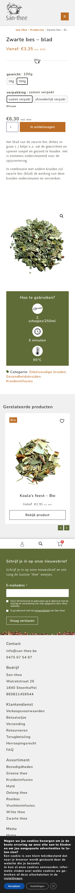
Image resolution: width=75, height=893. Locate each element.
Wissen (11, 106)
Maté (10, 786)
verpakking (16, 92)
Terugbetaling (18, 737)
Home (11, 835)
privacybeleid (42, 610)
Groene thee (17, 773)
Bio (13, 420)
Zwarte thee (17, 818)
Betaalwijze (16, 717)
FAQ (10, 749)
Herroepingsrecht (21, 743)
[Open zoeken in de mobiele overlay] (41, 543)
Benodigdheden (19, 767)
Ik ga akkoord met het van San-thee (37, 610)
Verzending (15, 724)
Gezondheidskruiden (23, 376)
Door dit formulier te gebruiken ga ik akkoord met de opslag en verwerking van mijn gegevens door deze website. (39, 603)
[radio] (11, 81)
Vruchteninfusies (20, 805)
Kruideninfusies (19, 381)
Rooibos (13, 799)
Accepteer (14, 886)
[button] (61, 216)
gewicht (14, 74)
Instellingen (37, 886)
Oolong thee (17, 792)
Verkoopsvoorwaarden (25, 711)
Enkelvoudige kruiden (47, 372)
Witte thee (15, 812)
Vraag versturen (22, 620)
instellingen (13, 878)
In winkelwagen (42, 127)
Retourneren (17, 730)
